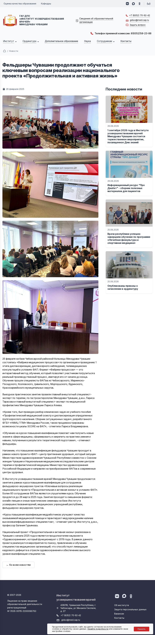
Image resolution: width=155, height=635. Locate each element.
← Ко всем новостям (18, 564)
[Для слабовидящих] (148, 3)
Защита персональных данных (130, 609)
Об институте (121, 605)
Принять (141, 629)
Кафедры (46, 3)
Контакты (119, 618)
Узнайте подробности (97, 629)
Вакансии (119, 613)
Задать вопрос (138, 25)
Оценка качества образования (20, 3)
